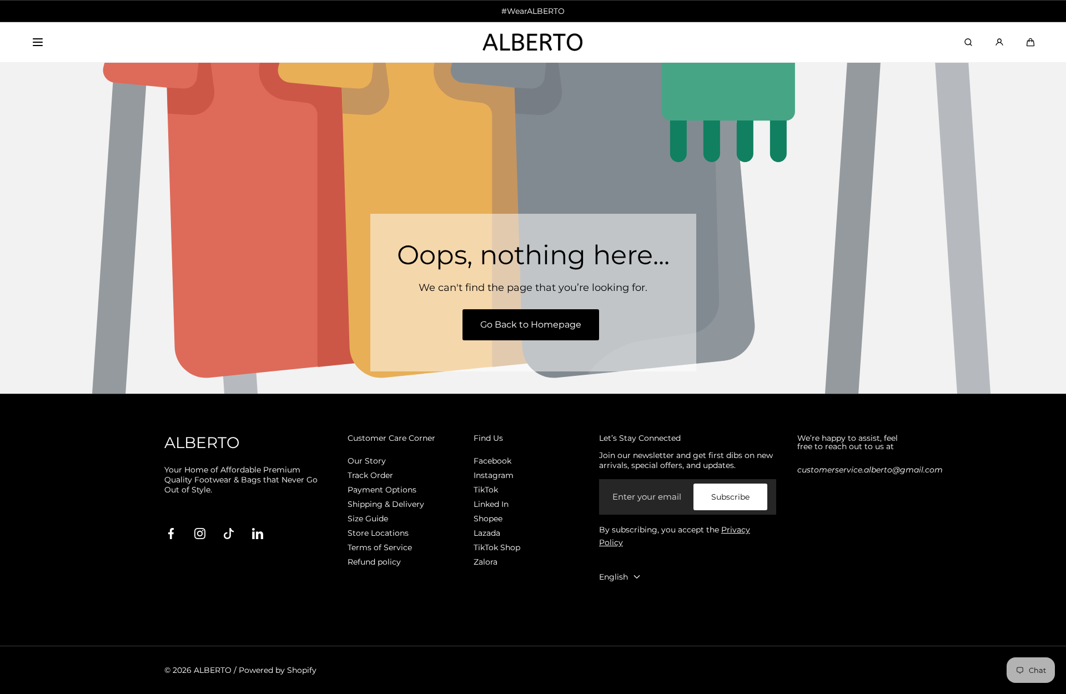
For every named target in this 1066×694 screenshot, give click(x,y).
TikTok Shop (497, 547)
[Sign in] (999, 42)
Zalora (485, 562)
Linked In (491, 504)
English (613, 577)
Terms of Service (380, 547)
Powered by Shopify (277, 670)
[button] (37, 42)
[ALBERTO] (533, 42)
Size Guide (368, 519)
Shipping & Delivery (386, 504)
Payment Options (382, 490)
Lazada (487, 533)
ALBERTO (213, 670)
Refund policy (374, 562)
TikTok (486, 490)
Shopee (488, 519)
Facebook (492, 461)
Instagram (494, 475)
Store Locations (378, 533)
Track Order (370, 475)
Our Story (367, 461)
